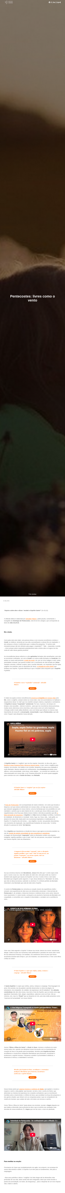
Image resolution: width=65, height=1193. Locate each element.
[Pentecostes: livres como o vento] (60, 2)
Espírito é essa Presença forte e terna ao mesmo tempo (21, 765)
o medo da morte (29, 660)
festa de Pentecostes (12, 805)
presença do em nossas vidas (43, 698)
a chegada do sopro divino (45, 666)
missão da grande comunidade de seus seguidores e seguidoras (29, 833)
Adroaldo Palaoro (31, 619)
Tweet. (33, 688)
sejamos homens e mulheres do (31, 1089)
